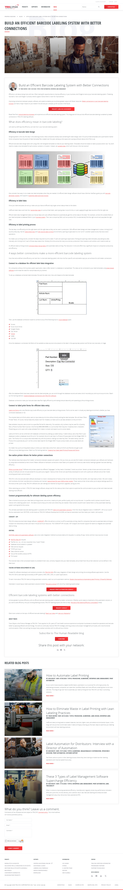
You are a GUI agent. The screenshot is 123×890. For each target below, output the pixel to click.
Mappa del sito (92, 885)
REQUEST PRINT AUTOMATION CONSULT (61, 589)
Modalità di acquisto (12, 863)
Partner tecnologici (98, 868)
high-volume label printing (45, 232)
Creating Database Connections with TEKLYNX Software (40, 396)
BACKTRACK (8, 870)
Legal (116, 885)
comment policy (43, 812)
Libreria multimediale (40, 868)
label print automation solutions (62, 510)
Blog (21, 16)
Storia (64, 866)
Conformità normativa (12, 873)
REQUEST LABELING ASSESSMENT (61, 109)
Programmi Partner (97, 866)
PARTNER (93, 859)
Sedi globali (66, 873)
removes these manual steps (37, 246)
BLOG (55, 7)
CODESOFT (40, 521)
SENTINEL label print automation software (21, 535)
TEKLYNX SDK (49, 572)
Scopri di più (79, 885)
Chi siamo (65, 863)
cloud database (63, 320)
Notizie (64, 870)
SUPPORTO (34, 7)
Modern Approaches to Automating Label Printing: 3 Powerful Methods (91, 579)
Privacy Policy (106, 885)
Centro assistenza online (42, 863)
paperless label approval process (38, 196)
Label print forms (14, 410)
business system (40, 217)
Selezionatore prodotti (12, 875)
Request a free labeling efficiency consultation (84, 602)
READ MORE (49, 696)
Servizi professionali (40, 870)
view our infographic (64, 613)
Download (37, 873)
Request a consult (51, 584)
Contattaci (111, 7)
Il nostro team (67, 868)
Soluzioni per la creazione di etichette (17, 866)
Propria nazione (10, 16)
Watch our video (50, 613)
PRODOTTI (25, 7)
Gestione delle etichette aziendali (16, 868)
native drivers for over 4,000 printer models (60, 481)
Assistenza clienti (39, 866)
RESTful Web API (16, 540)
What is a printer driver (15, 469)
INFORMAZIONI (45, 7)
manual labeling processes (26, 114)
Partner (111, 1)
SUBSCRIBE (61, 639)
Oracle (13, 334)
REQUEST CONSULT (61, 608)
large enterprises (30, 232)
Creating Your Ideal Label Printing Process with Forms (63, 450)
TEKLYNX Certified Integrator (100, 863)
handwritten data (35, 210)
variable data (61, 146)
